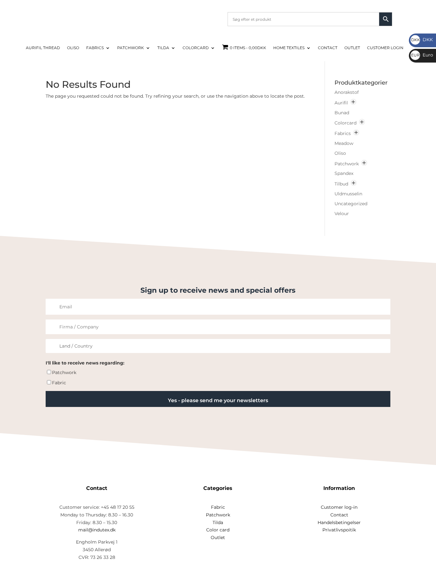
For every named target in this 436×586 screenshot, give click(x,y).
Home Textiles (288, 48)
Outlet (352, 48)
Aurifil (341, 103)
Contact (327, 48)
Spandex (344, 173)
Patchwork (130, 48)
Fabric (59, 383)
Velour (342, 213)
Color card (217, 530)
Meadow (344, 143)
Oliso (73, 48)
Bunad (342, 113)
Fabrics (95, 48)
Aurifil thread (43, 48)
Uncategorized (351, 204)
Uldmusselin (348, 194)
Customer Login (385, 48)
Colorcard (196, 48)
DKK (422, 39)
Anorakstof (347, 92)
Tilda (163, 48)
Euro (422, 55)
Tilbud (341, 184)
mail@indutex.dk (97, 530)
